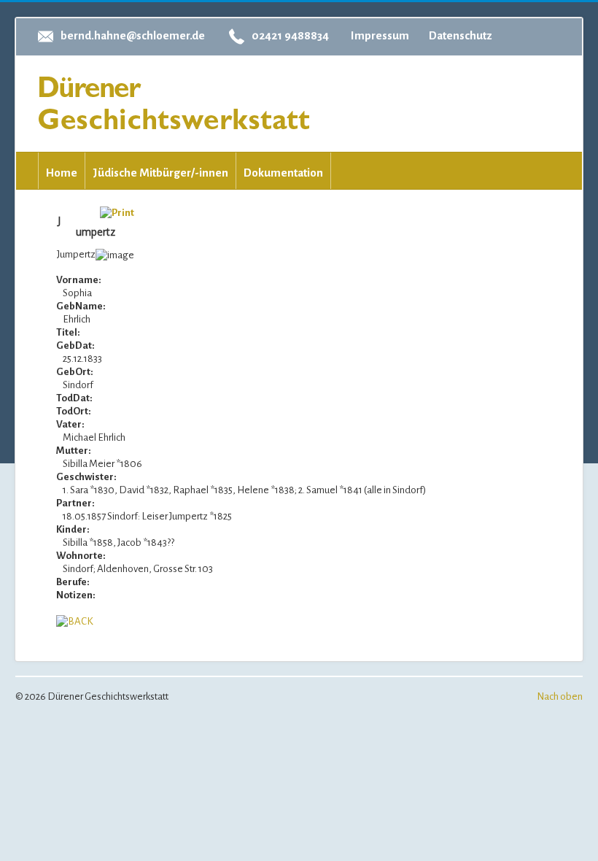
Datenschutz (460, 35)
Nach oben (560, 696)
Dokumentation (283, 172)
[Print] (117, 211)
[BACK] (74, 621)
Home (61, 172)
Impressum (380, 35)
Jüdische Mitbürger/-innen (160, 172)
